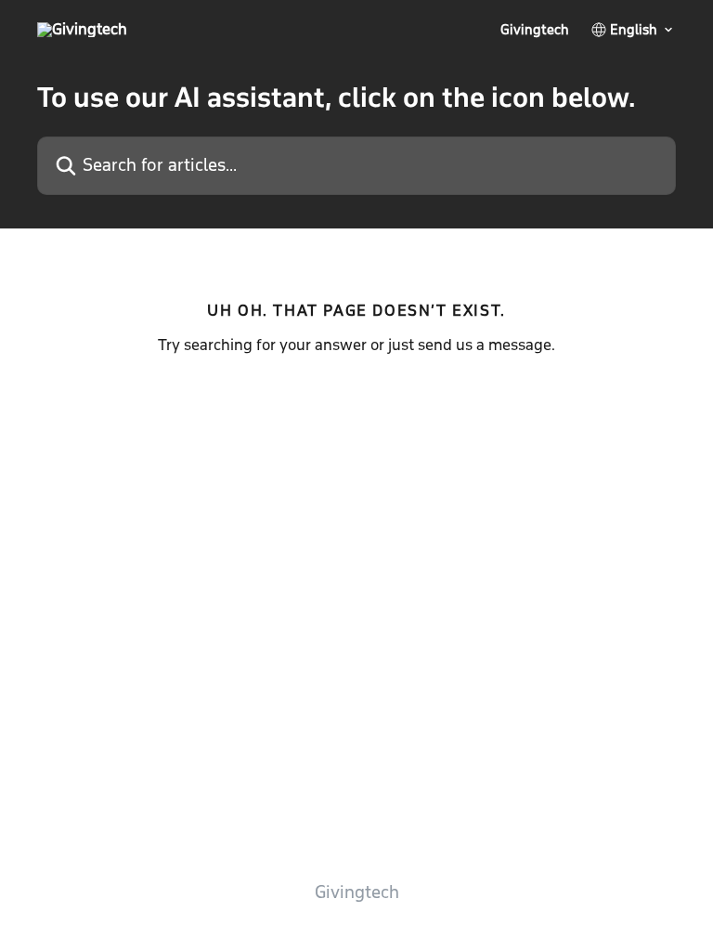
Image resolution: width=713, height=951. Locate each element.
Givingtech (534, 29)
